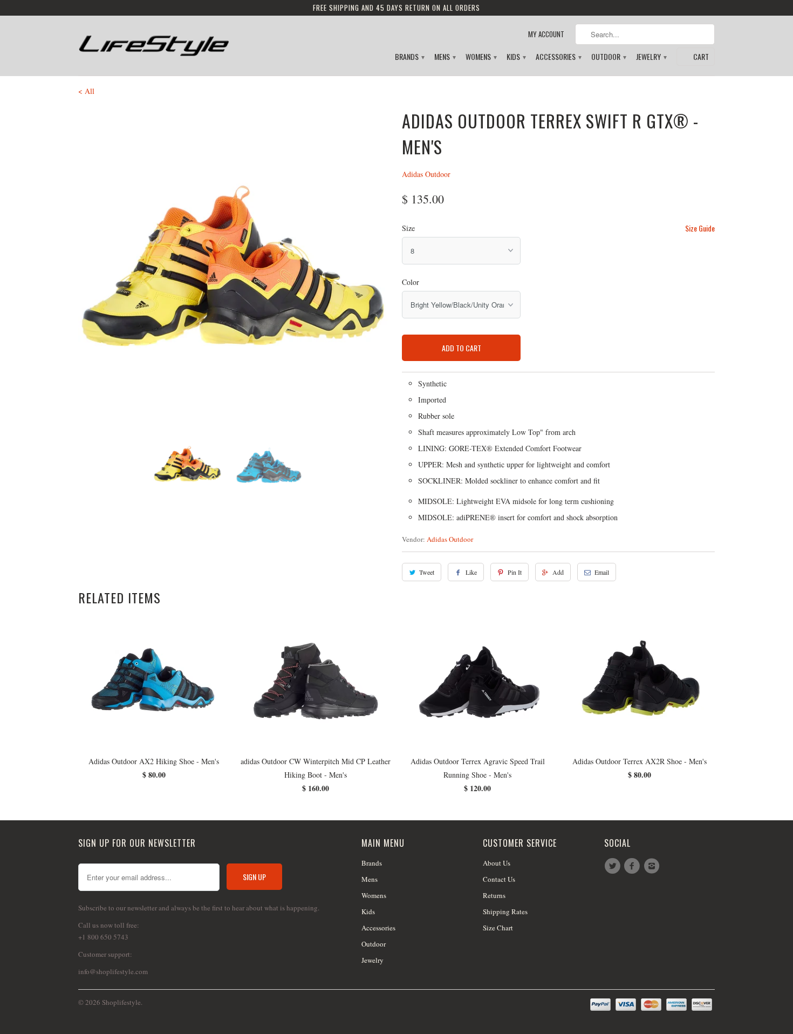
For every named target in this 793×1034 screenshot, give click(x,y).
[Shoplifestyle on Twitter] (614, 866)
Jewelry (651, 57)
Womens (481, 57)
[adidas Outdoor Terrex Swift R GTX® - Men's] (234, 264)
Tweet (426, 572)
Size (408, 228)
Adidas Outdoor (426, 174)
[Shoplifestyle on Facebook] (633, 866)
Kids (516, 57)
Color (410, 282)
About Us (496, 863)
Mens (444, 57)
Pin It (515, 572)
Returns (494, 895)
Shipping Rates (505, 911)
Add (558, 572)
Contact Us (499, 879)
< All (86, 91)
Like (471, 572)
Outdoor (608, 57)
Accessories (558, 57)
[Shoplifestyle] (153, 41)
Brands (409, 57)
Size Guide (700, 228)
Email (601, 572)
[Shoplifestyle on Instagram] (653, 866)
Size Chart (498, 928)
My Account (546, 34)
